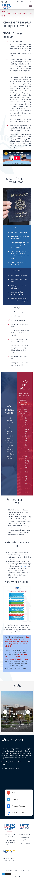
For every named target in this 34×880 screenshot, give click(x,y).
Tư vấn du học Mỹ (24, 834)
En (31, 2)
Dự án (17, 685)
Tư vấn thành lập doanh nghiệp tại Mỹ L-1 (9, 842)
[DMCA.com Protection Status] (6, 874)
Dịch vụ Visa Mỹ (25, 843)
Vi (27, 2)
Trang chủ (4, 11)
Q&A (23, 2)
